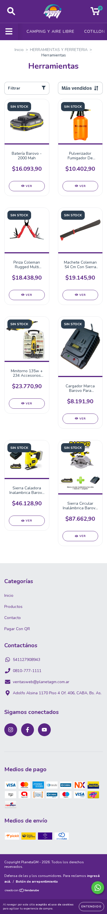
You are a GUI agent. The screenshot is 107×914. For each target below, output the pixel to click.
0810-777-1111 (27, 670)
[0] (95, 13)
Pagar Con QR (17, 629)
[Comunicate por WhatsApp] (97, 887)
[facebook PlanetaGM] (27, 729)
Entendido (91, 907)
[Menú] (9, 31)
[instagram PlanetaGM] (10, 729)
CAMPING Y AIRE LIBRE (50, 31)
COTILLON (94, 31)
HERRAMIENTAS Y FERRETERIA (59, 49)
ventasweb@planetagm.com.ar (41, 682)
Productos (13, 606)
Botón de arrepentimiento (37, 881)
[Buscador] (11, 11)
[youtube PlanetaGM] (44, 729)
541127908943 (26, 659)
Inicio (19, 49)
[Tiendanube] (22, 891)
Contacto (12, 617)
